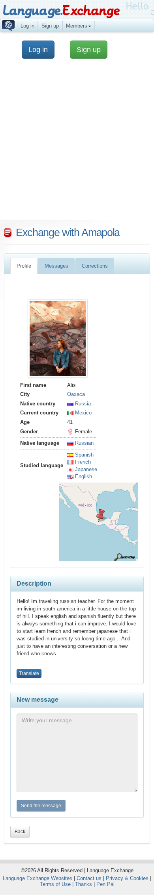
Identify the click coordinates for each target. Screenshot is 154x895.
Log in (27, 26)
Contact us (89, 878)
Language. (61, 11)
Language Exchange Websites (37, 878)
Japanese (85, 469)
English (82, 476)
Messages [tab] (56, 266)
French (82, 462)
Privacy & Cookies (127, 878)
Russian (83, 443)
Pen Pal (105, 884)
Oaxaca (76, 394)
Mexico (82, 413)
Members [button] (76, 26)
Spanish (83, 455)
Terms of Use (55, 884)
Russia (82, 404)
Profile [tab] (24, 266)
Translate (29, 673)
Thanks (83, 884)
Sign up (50, 26)
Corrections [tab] (95, 266)
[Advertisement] (77, 143)
